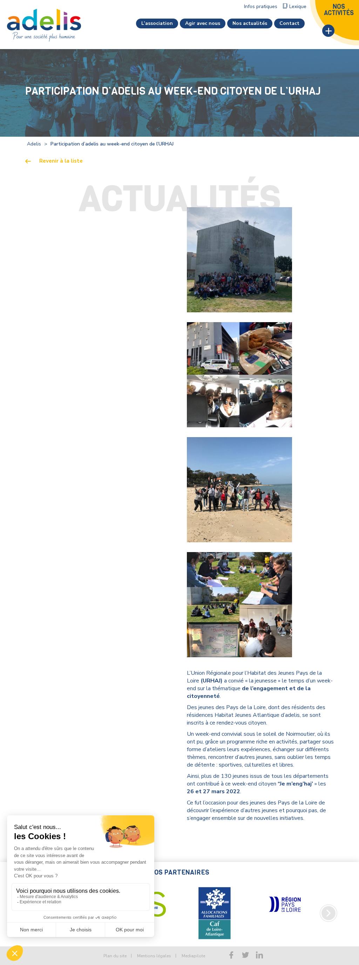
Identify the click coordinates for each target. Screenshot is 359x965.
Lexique (297, 6)
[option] (215, 913)
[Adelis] (44, 25)
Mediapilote (193, 956)
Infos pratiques (260, 6)
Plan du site (115, 956)
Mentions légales (154, 956)
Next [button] (328, 913)
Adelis (34, 144)
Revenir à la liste (61, 161)
